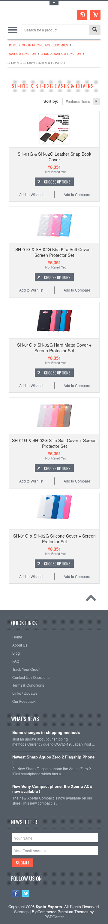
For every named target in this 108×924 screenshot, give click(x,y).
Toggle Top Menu (54, 3)
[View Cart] (95, 15)
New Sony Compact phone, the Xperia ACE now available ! (52, 789)
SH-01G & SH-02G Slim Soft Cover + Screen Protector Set (54, 443)
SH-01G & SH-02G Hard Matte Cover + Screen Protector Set (54, 347)
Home (12, 45)
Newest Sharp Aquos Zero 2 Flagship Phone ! (53, 760)
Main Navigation (13, 30)
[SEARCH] (94, 30)
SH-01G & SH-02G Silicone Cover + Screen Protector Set (54, 538)
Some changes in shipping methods (46, 732)
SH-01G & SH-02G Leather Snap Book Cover (54, 156)
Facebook (16, 893)
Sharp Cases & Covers (60, 53)
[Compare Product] (82, 15)
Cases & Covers (22, 53)
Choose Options (57, 182)
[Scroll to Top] (92, 599)
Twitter (26, 893)
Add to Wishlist (31, 194)
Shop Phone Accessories (45, 45)
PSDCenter (54, 917)
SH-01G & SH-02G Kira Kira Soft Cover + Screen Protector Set (54, 252)
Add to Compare (77, 194)
